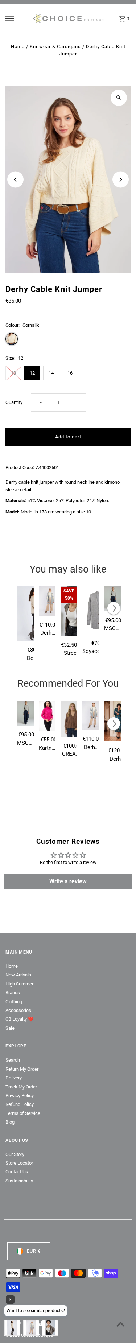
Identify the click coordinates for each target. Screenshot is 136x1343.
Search (12, 1060)
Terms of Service (22, 1113)
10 (13, 373)
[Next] (120, 180)
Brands (12, 992)
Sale (10, 1028)
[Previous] (15, 180)
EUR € (34, 1251)
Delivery (13, 1077)
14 (51, 373)
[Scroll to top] (120, 1324)
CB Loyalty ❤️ (19, 1019)
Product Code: (19, 467)
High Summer (19, 984)
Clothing (13, 1001)
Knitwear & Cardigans (55, 46)
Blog (10, 1122)
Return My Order (21, 1069)
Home (18, 46)
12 (32, 373)
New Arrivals (18, 975)
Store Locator (19, 1163)
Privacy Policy (19, 1095)
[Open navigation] (16, 18)
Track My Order (21, 1087)
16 (70, 373)
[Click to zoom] (119, 98)
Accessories (18, 1010)
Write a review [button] (68, 881)
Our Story (14, 1154)
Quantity (13, 402)
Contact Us (16, 1171)
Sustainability (19, 1180)
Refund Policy (19, 1104)
